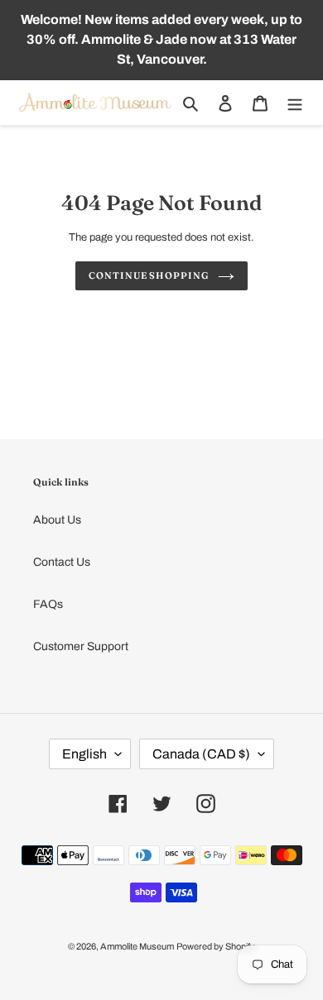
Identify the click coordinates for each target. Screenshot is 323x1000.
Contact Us (61, 562)
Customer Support (80, 646)
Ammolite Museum (137, 946)
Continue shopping (149, 275)
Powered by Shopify (215, 946)
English (84, 754)
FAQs (48, 604)
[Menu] (294, 103)
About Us (57, 520)
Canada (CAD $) (201, 754)
